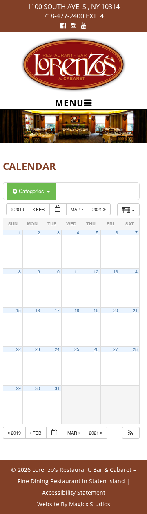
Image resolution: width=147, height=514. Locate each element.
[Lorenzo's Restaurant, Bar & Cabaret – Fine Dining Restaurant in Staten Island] (73, 64)
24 (57, 349)
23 (37, 349)
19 (96, 310)
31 (57, 388)
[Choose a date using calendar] (58, 209)
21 (135, 310)
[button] (130, 432)
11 (76, 271)
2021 (97, 209)
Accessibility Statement (73, 492)
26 (96, 349)
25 (76, 349)
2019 (19, 209)
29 (18, 388)
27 (115, 349)
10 (57, 271)
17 (57, 310)
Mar (76, 209)
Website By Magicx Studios (73, 504)
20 (115, 310)
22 (18, 349)
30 (37, 388)
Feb (40, 209)
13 (115, 271)
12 (96, 271)
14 (135, 271)
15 (18, 310)
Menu (69, 102)
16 (37, 310)
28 (135, 349)
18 (76, 310)
